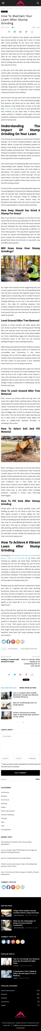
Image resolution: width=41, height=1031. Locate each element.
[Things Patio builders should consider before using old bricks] (6, 913)
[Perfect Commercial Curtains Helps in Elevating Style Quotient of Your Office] (6, 715)
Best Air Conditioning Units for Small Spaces (16, 858)
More (2, 822)
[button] (38, 3)
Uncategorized (6, 829)
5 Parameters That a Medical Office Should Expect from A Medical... (24, 973)
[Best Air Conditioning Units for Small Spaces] (6, 705)
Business (4, 11)
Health (3, 807)
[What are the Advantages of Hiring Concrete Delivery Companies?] (6, 925)
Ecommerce (5, 800)
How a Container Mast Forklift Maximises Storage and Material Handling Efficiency (25, 695)
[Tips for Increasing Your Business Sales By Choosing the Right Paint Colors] (6, 961)
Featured (4, 803)
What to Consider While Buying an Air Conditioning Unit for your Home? (30, 663)
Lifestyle (4, 818)
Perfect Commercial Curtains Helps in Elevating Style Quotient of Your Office (26, 715)
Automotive (5, 792)
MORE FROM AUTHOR (28, 688)
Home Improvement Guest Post (29, 1025)
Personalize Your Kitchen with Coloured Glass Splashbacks (16, 843)
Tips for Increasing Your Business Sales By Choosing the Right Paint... (26, 961)
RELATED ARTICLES (8, 688)
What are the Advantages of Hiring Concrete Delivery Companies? (24, 923)
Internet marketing (7, 814)
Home (3, 8)
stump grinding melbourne (28, 648)
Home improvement (8, 811)
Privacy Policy (21, 1028)
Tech (2, 826)
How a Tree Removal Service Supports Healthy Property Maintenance (20, 873)
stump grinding (11, 109)
